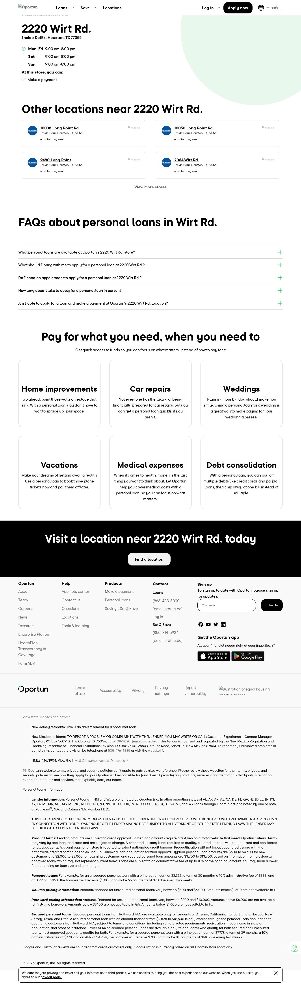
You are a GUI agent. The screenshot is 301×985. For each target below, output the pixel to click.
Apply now (238, 7)
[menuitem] (64, 7)
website (154, 750)
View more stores (150, 187)
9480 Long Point (55, 159)
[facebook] (200, 624)
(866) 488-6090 (166, 600)
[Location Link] (294, 947)
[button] (150, 252)
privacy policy (52, 977)
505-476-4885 (119, 750)
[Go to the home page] (33, 7)
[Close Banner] (275, 974)
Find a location (149, 559)
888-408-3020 (119, 741)
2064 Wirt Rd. (186, 159)
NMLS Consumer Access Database (98, 760)
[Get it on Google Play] (247, 656)
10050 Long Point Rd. (194, 128)
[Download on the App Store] (213, 656)
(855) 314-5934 (165, 632)
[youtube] (208, 624)
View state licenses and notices (47, 717)
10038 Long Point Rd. (60, 128)
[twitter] (215, 624)
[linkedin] (223, 624)
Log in (158, 616)
